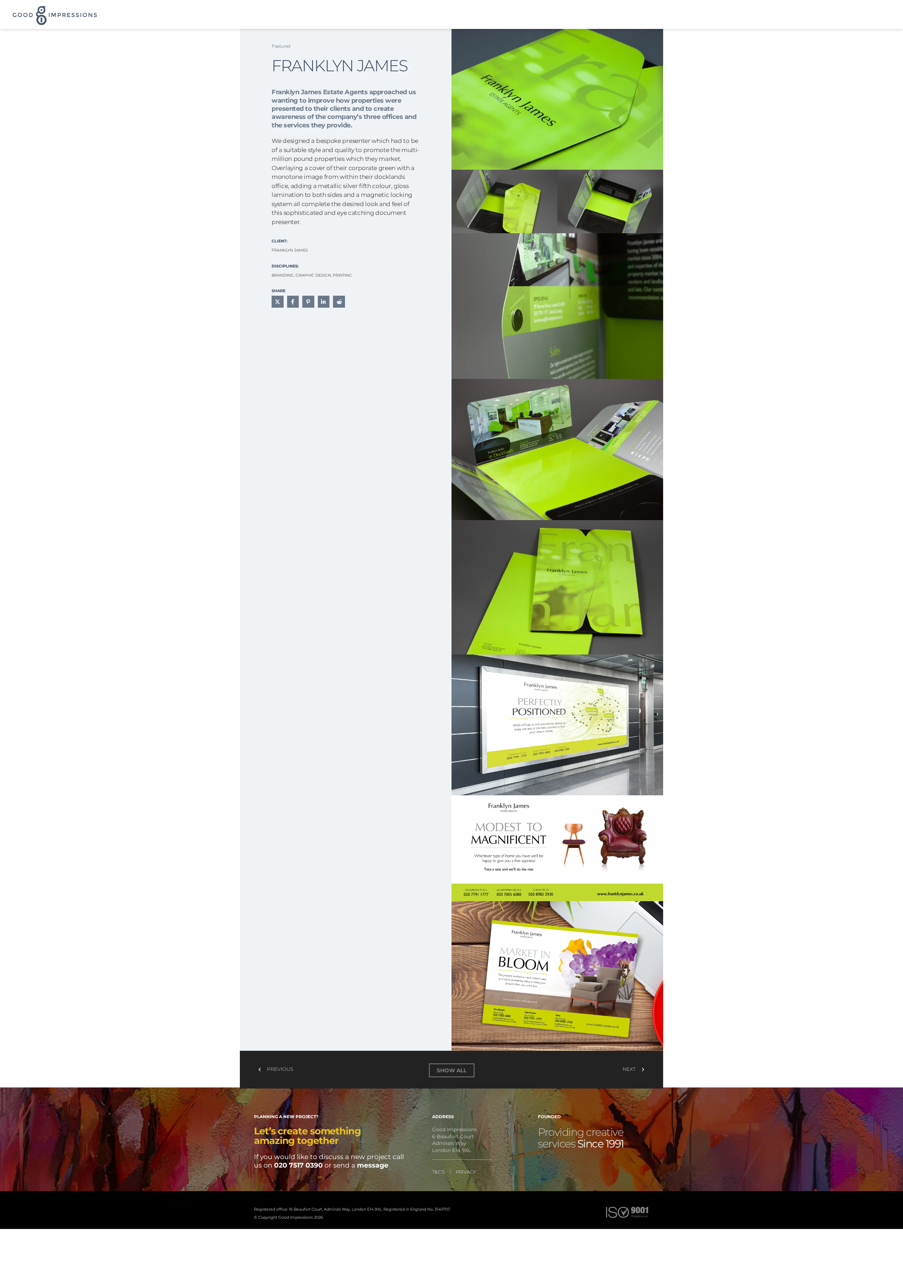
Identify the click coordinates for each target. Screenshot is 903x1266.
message (372, 1165)
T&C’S (438, 1172)
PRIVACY (466, 1172)
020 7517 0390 (298, 1165)
